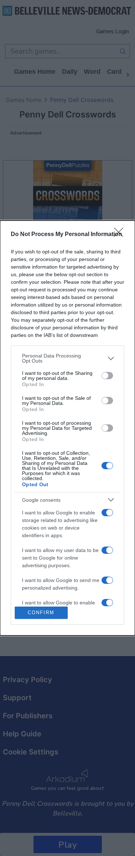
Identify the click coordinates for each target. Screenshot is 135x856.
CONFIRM (41, 612)
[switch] (107, 375)
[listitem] (67, 358)
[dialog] (67, 428)
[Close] (121, 234)
